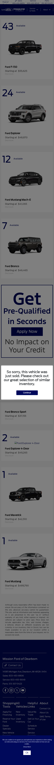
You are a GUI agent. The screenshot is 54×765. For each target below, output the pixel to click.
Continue (27, 393)
